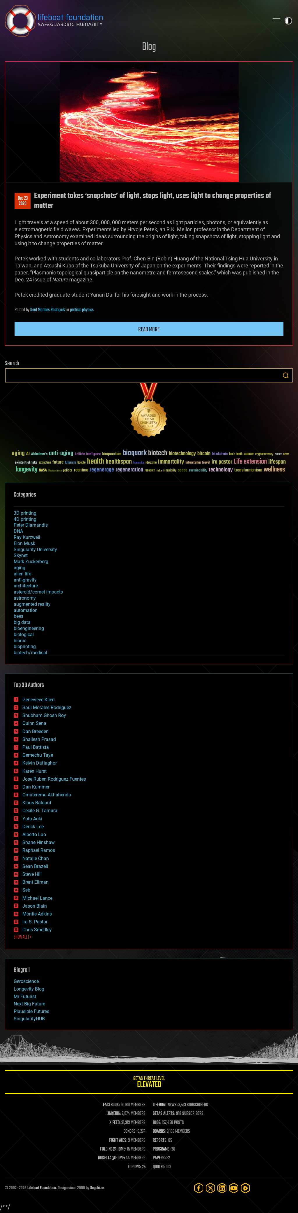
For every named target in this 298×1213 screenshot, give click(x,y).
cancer (249, 454)
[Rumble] (245, 1188)
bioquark (135, 453)
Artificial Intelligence (88, 454)
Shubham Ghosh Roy (44, 715)
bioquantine (111, 453)
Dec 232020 (23, 201)
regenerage (102, 470)
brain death (235, 454)
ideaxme (151, 463)
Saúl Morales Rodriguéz (47, 310)
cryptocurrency (264, 454)
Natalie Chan (35, 858)
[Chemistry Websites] (149, 411)
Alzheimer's (39, 454)
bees (18, 616)
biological (24, 634)
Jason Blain (34, 906)
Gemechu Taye (37, 755)
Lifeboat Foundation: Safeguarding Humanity (134, 21)
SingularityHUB (29, 1018)
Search (286, 375)
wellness (274, 470)
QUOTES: (159, 1167)
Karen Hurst (34, 771)
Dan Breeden (35, 731)
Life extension (250, 462)
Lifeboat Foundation (41, 1188)
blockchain (220, 454)
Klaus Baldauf (37, 802)
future (57, 462)
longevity (27, 470)
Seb (26, 890)
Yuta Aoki (32, 819)
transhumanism (248, 470)
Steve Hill (32, 874)
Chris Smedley (37, 929)
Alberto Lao (34, 834)
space (182, 470)
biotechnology (182, 454)
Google (81, 463)
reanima (81, 470)
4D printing (25, 519)
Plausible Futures (31, 1011)
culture (278, 454)
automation (26, 610)
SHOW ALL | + (22, 937)
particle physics (82, 310)
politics (67, 471)
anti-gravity (25, 580)
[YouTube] (233, 1188)
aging (18, 453)
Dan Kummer (35, 787)
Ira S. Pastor (34, 922)
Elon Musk (24, 543)
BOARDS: (159, 1131)
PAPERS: (159, 1158)
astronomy (25, 598)
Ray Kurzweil (27, 537)
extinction (45, 463)
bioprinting (25, 646)
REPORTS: (160, 1140)
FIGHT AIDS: (118, 1140)
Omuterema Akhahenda (46, 795)
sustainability (198, 471)
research (150, 471)
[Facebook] (198, 1188)
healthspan (119, 462)
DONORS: (129, 1131)
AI (28, 454)
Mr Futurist (25, 996)
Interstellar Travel (197, 463)
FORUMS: (134, 1167)
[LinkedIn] (222, 1188)
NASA (43, 470)
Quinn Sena (34, 723)
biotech (157, 453)
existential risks (26, 463)
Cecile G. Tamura (39, 810)
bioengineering (29, 628)
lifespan (277, 462)
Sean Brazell (35, 866)
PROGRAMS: (162, 1149)
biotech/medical (30, 652)
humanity (138, 463)
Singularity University (35, 549)
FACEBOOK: (111, 1105)
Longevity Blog (29, 989)
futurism (70, 463)
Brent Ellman (35, 882)
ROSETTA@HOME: (111, 1158)
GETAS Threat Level (149, 1083)
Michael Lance (37, 898)
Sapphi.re (97, 1188)
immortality (171, 461)
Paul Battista (35, 747)
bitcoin (203, 454)
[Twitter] (210, 1188)
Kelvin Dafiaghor (39, 763)
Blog (149, 47)
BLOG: (157, 1123)
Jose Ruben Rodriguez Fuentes (54, 779)
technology (221, 470)
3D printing (25, 513)
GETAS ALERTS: (164, 1114)
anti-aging (61, 453)
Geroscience (26, 981)
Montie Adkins (37, 914)
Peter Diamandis (31, 525)
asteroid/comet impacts (38, 592)
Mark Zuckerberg (31, 561)
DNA (18, 531)
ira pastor (222, 462)
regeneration (129, 470)
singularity (169, 471)
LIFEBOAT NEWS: (165, 1105)
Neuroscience (55, 471)
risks (159, 470)
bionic (20, 640)
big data (22, 622)
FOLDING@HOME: (113, 1149)
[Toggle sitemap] (276, 21)
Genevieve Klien (38, 699)
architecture (26, 586)
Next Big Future (29, 1004)
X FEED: (114, 1123)
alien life (22, 574)
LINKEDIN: (114, 1114)
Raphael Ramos (38, 850)
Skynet (21, 555)
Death (286, 454)
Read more (149, 330)
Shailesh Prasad (39, 739)
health (95, 461)
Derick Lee (33, 826)
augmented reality (32, 604)
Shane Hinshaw (38, 842)
